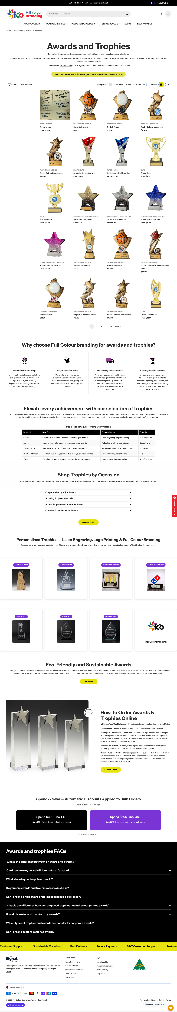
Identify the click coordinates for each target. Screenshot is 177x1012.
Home (8, 31)
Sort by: (119, 84)
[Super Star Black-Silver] (122, 198)
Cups (143, 170)
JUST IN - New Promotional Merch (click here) (88, 3)
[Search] (127, 13)
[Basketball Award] (88, 105)
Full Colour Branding (21, 1000)
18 (111, 326)
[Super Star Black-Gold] (88, 198)
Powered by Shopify (39, 1000)
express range (66, 65)
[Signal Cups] (156, 151)
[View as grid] (161, 84)
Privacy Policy (165, 1000)
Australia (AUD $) (161, 3)
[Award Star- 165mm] (88, 244)
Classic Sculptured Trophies (85, 216)
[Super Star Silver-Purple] (55, 244)
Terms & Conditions (148, 1000)
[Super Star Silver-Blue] (156, 198)
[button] (174, 506)
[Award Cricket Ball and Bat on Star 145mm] (156, 244)
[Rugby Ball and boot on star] (156, 105)
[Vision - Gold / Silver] (156, 293)
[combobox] (88, 14)
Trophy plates (46, 124)
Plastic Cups (78, 170)
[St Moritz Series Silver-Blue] (122, 151)
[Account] (160, 13)
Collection (18, 31)
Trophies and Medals (82, 124)
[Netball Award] (122, 105)
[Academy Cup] (55, 198)
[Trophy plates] (55, 105)
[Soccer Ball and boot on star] (55, 151)
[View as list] (168, 84)
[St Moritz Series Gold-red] (88, 151)
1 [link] (91, 326)
